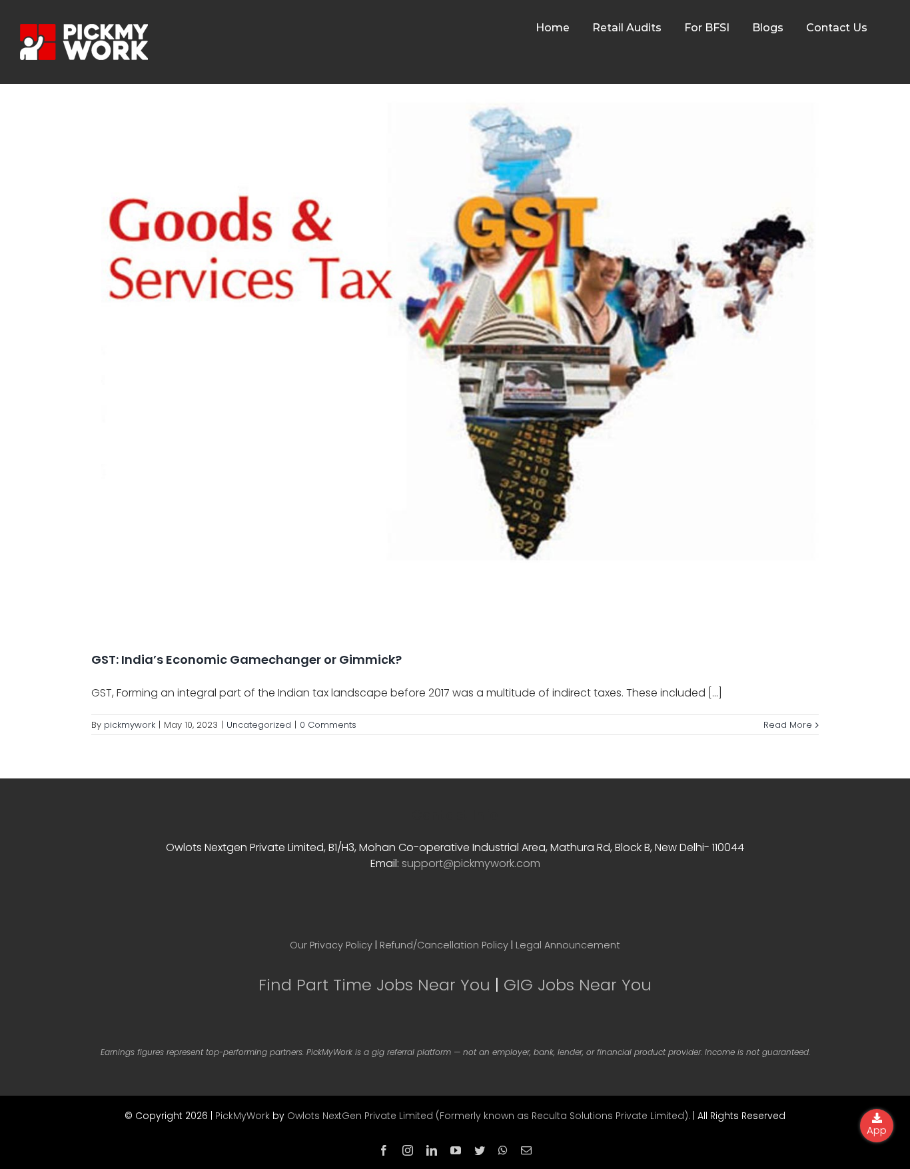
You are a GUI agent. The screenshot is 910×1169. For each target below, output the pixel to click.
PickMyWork (242, 1115)
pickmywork (129, 724)
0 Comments (328, 724)
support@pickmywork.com (471, 863)
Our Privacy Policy (331, 945)
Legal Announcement (568, 945)
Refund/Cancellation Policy (444, 945)
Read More (787, 724)
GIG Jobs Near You (578, 985)
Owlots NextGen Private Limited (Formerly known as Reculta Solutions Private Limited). (488, 1115)
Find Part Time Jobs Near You (374, 985)
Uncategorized (259, 724)
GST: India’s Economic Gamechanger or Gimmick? (246, 659)
